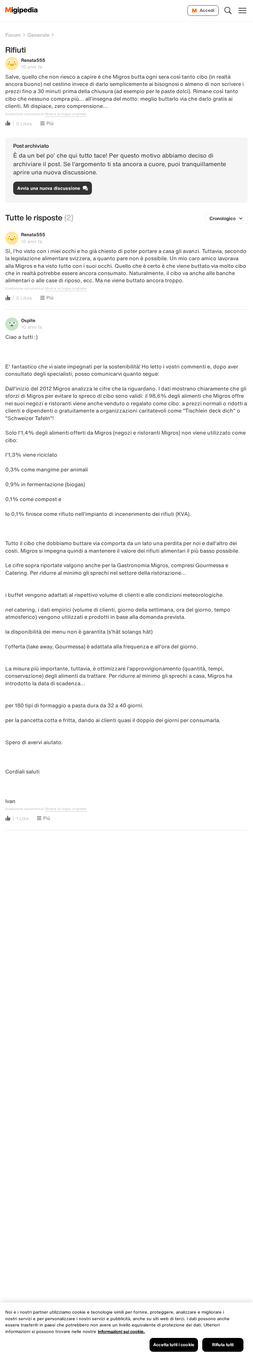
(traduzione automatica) (24, 114)
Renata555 (33, 60)
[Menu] (242, 10)
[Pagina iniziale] (21, 10)
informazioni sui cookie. (121, 1331)
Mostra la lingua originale (65, 114)
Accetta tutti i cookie (173, 1345)
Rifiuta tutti (223, 1345)
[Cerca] (228, 10)
